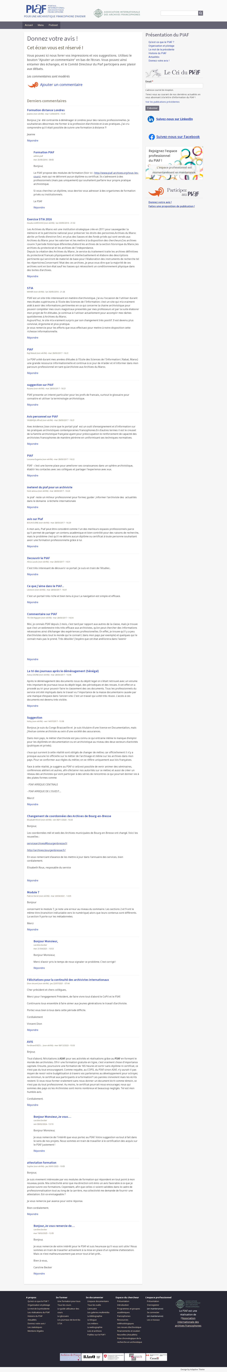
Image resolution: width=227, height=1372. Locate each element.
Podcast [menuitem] (53, 25)
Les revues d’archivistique (129, 1327)
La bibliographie (94, 1316)
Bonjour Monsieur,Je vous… (52, 1117)
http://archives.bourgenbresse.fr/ (46, 850)
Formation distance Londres (46, 110)
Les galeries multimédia (98, 1312)
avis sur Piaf (35, 519)
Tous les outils (94, 1305)
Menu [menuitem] (41, 25)
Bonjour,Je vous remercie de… (54, 1226)
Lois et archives (94, 1330)
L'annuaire (92, 1308)
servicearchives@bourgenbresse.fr (47, 843)
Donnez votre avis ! (159, 60)
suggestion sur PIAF (40, 385)
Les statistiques (35, 1327)
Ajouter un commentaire (61, 84)
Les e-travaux (153, 1319)
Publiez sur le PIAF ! (96, 1334)
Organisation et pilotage (161, 45)
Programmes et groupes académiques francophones (128, 1312)
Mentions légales (36, 1330)
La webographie (94, 1327)
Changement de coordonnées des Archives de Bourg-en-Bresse (69, 816)
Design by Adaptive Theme (193, 1369)
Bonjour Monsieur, (46, 941)
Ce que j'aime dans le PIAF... (45, 586)
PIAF (30, 349)
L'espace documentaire (98, 1301)
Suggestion (34, 718)
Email (148, 81)
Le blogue (92, 1319)
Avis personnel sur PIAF (42, 416)
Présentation (123, 1301)
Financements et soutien (128, 1330)
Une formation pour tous (68, 1301)
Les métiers (92, 1323)
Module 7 (33, 892)
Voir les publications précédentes (162, 101)
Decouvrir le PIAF (38, 558)
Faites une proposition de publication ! (172, 206)
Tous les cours (64, 1305)
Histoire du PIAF (157, 53)
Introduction (123, 1305)
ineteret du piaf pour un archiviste (49, 487)
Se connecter (153, 1312)
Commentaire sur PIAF (42, 614)
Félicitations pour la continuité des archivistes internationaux (68, 980)
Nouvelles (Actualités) (127, 1334)
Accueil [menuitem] (29, 25)
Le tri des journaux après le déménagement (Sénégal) (63, 671)
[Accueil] (46, 9)
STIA (30, 288)
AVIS (30, 1042)
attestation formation (41, 1163)
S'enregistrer (153, 1305)
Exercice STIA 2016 (39, 219)
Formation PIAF (44, 152)
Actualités (154, 56)
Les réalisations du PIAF (39, 1312)
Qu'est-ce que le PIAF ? (161, 42)
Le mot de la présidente (161, 49)
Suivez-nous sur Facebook (178, 136)
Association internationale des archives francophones (188, 1322)
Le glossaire (63, 1316)
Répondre (32, 140)
